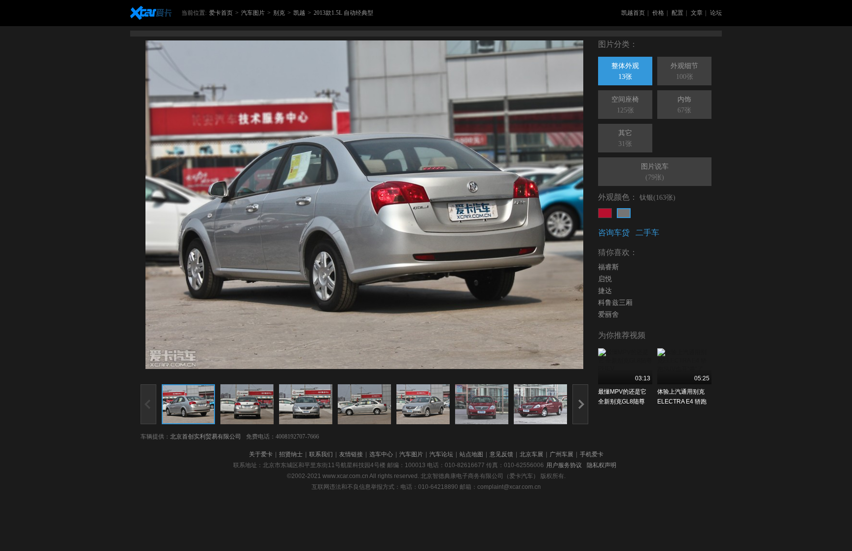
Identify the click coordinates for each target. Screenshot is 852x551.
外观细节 (684, 71)
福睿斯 (608, 267)
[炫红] (605, 213)
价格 (658, 12)
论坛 (716, 12)
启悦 (605, 279)
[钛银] (624, 213)
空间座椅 (625, 105)
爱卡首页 (221, 12)
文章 (697, 12)
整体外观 (625, 71)
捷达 (605, 290)
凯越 (299, 12)
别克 (279, 12)
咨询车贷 (614, 232)
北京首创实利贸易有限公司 (205, 436)
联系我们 (321, 454)
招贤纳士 (291, 454)
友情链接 (351, 454)
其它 (625, 138)
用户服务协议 (564, 465)
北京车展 (531, 454)
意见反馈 (501, 454)
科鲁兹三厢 (615, 302)
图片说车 (655, 172)
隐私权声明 (601, 465)
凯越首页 (633, 12)
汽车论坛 (441, 454)
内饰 (684, 105)
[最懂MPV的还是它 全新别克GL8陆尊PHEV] (625, 366)
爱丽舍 (608, 314)
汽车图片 (253, 12)
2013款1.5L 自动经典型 (343, 12)
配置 (677, 12)
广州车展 (561, 454)
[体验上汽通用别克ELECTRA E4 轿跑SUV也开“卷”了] (684, 366)
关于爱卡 (261, 454)
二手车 (647, 232)
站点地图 (471, 454)
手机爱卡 (592, 454)
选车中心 (381, 454)
